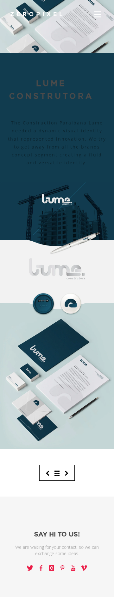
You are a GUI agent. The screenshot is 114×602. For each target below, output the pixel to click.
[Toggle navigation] (97, 14)
